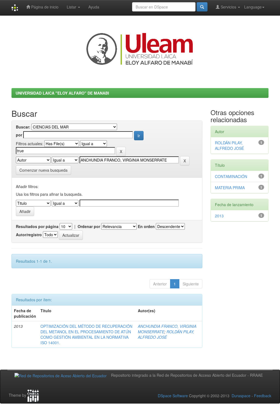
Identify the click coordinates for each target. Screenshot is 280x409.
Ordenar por (89, 226)
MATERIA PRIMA (230, 187)
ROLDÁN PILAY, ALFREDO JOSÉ (166, 334)
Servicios (228, 7)
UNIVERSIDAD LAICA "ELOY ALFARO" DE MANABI (62, 93)
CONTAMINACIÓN (231, 176)
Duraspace (241, 395)
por (19, 135)
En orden (146, 226)
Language (253, 7)
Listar (72, 7)
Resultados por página (37, 226)
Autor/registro (29, 234)
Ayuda (93, 7)
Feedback (262, 395)
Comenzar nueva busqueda (43, 170)
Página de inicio (44, 7)
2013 (219, 215)
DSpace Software (173, 395)
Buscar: (23, 127)
